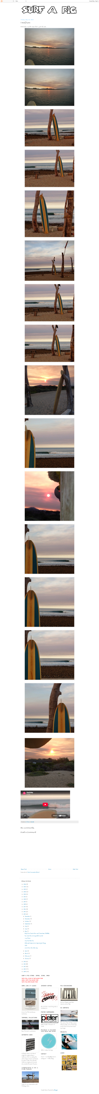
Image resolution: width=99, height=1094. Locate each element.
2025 (25, 887)
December (27, 916)
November (27, 919)
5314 (26, 945)
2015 (25, 912)
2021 (25, 897)
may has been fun (29, 941)
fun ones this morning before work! (34, 936)
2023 (25, 892)
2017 (25, 907)
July (26, 926)
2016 (25, 909)
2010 (25, 969)
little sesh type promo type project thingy (35, 943)
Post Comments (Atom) (33, 872)
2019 (25, 902)
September (28, 924)
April (26, 951)
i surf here (27, 938)
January (27, 958)
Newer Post (24, 869)
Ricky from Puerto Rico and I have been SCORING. (37, 933)
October (27, 921)
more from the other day (31, 948)
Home (49, 869)
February (27, 956)
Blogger (56, 1090)
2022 (25, 894)
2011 (25, 966)
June (26, 929)
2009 (25, 971)
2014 (25, 914)
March (26, 953)
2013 (25, 961)
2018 (25, 904)
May (26, 931)
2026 (25, 884)
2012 (25, 964)
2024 (25, 889)
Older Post (75, 869)
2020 (25, 899)
